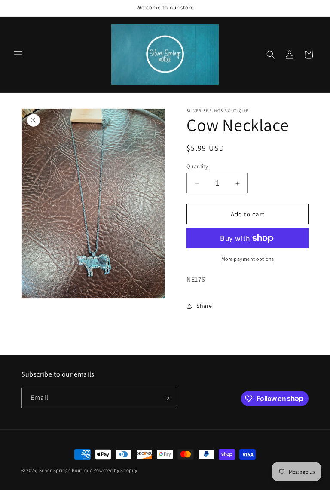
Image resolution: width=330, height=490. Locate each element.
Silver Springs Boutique (65, 470)
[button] (18, 54)
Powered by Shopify (115, 470)
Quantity (197, 166)
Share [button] (204, 306)
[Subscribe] (166, 398)
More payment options (247, 259)
